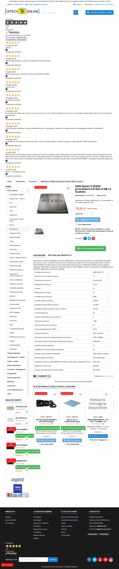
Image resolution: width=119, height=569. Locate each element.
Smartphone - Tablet (16, 357)
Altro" (12, 211)
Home (8, 186)
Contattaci (37, 532)
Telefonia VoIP (15, 308)
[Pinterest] (93, 238)
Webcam (13, 316)
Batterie (10, 382)
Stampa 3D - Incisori (17, 199)
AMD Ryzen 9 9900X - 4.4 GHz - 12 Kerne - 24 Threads (97, 422)
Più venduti (9, 523)
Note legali (37, 520)
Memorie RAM (15, 237)
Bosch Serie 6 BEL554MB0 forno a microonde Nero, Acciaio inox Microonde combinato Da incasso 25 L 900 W (22, 429)
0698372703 (18, 4)
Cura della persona (15, 390)
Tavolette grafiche (16, 288)
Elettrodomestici (14, 365)
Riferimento (80, 195)
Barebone (13, 215)
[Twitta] (89, 238)
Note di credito (66, 526)
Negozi (36, 538)
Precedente (10, 40)
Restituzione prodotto (69, 520)
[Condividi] (85, 238)
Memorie (13, 207)
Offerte (8, 517)
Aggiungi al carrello (87, 219)
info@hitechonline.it (40, 4)
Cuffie (12, 333)
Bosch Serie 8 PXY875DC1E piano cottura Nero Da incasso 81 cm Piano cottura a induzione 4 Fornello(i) (22, 445)
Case (12, 241)
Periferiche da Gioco (17, 337)
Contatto (94, 511)
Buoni (63, 532)
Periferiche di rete (16, 262)
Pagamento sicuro (40, 529)
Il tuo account (69, 511)
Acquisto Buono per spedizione (22, 407)
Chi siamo (37, 526)
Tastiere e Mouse (16, 284)
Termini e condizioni (40, 523)
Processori (14, 229)
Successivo (22, 40)
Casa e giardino (14, 378)
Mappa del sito (39, 535)
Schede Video (15, 253)
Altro (11, 325)
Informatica (12, 190)
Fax (11, 203)
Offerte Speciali (13, 353)
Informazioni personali (69, 517)
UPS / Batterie (15, 312)
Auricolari (13, 320)
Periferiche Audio (16, 292)
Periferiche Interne (17, 270)
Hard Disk (13, 249)
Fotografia (11, 373)
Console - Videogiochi (16, 369)
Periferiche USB (15, 266)
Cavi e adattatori (16, 280)
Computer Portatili (16, 195)
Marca (99, 195)
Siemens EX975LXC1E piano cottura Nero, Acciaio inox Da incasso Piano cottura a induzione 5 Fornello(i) (22, 461)
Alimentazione (15, 245)
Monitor (12, 296)
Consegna (37, 517)
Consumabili (14, 304)
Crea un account (107, 4)
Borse (12, 225)
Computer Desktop (17, 329)
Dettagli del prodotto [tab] (60, 255)
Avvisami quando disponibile (28, 436)
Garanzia (13, 349)
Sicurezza (11, 386)
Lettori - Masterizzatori (18, 258)
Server (12, 341)
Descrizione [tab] (39, 255)
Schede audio (15, 345)
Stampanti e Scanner (18, 300)
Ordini (63, 523)
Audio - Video (12, 361)
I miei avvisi (65, 535)
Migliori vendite (13, 400)
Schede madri (15, 233)
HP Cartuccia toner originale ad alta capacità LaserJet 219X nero (22, 418)
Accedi (96, 4)
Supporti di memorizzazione (16, 275)
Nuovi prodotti (10, 520)
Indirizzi (64, 529)
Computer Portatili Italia (16, 220)
